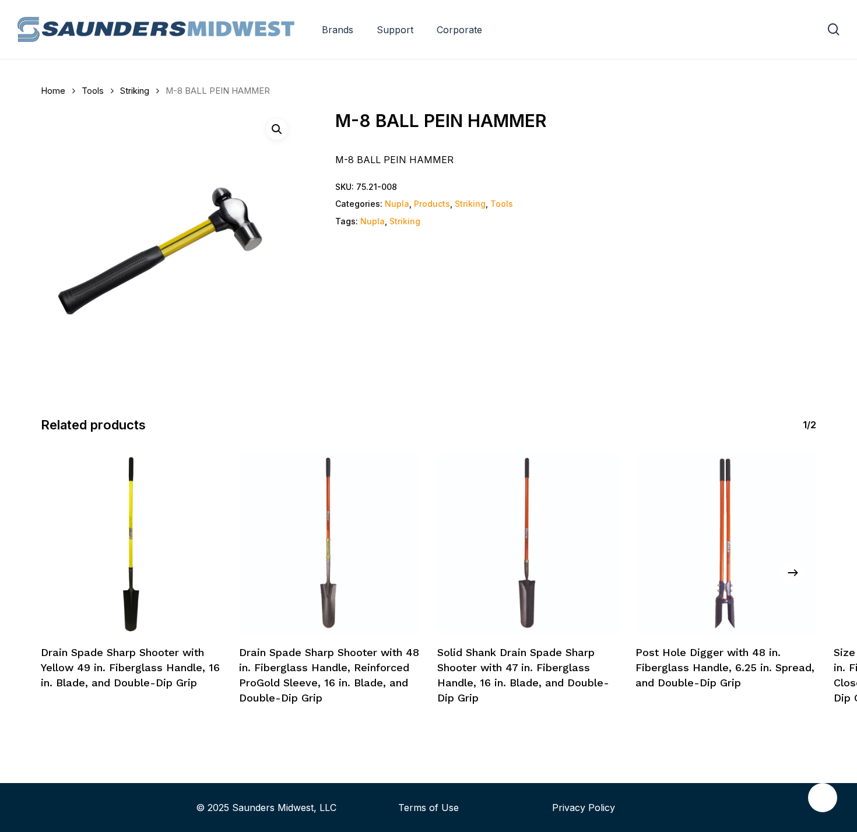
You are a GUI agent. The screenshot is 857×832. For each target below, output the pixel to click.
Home (53, 91)
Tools (93, 91)
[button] (276, 129)
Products (432, 204)
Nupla (397, 204)
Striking (134, 91)
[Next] (793, 572)
